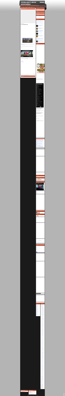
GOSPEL (31, 7)
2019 (41, 386)
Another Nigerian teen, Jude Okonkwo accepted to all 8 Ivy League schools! (40, 28)
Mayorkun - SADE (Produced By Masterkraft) (39, 98)
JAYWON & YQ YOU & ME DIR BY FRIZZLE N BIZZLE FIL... (42, 357)
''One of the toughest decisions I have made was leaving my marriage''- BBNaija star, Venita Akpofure (39, 22)
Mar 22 (42, 323)
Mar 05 (42, 310)
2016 (41, 384)
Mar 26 (42, 326)
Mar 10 (42, 313)
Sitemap (36, 192)
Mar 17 (42, 318)
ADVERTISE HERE (23, 7)
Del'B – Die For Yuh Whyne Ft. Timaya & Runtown (40, 85)
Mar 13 (42, 315)
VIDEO (36, 308)
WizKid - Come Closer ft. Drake (39, 89)
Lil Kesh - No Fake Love (38, 90)
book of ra (37, 395)
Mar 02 (42, 308)
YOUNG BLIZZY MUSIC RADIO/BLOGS (28, 3)
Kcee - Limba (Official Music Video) (42, 333)
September (42, 379)
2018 (41, 385)
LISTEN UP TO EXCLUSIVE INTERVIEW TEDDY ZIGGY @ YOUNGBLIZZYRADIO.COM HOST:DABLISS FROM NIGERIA (39, 146)
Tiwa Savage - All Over (38, 97)
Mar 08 (42, 312)
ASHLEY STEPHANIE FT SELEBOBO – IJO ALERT (40, 96)
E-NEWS (37, 305)
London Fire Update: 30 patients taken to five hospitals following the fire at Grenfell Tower (40, 31)
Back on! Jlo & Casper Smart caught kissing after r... (42, 330)
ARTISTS (21, 7)
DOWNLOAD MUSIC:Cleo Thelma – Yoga (39, 20)
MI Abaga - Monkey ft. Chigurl (42, 339)
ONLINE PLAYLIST (26, 7)
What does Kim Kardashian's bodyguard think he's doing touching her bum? (40, 41)
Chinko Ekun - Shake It (38, 94)
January (42, 305)
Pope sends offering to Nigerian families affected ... (42, 362)
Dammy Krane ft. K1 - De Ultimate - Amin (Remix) (40, 103)
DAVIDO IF (38, 87)
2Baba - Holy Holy (38, 100)
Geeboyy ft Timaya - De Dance (39, 102)
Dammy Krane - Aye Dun (39, 105)
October (42, 380)
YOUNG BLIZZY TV (29, 7)
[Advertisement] (25, 28)
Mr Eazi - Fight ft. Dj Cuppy (39, 88)
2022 (41, 388)
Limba (24, 44)
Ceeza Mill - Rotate (38, 92)
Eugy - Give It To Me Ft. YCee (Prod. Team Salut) (40, 95)
